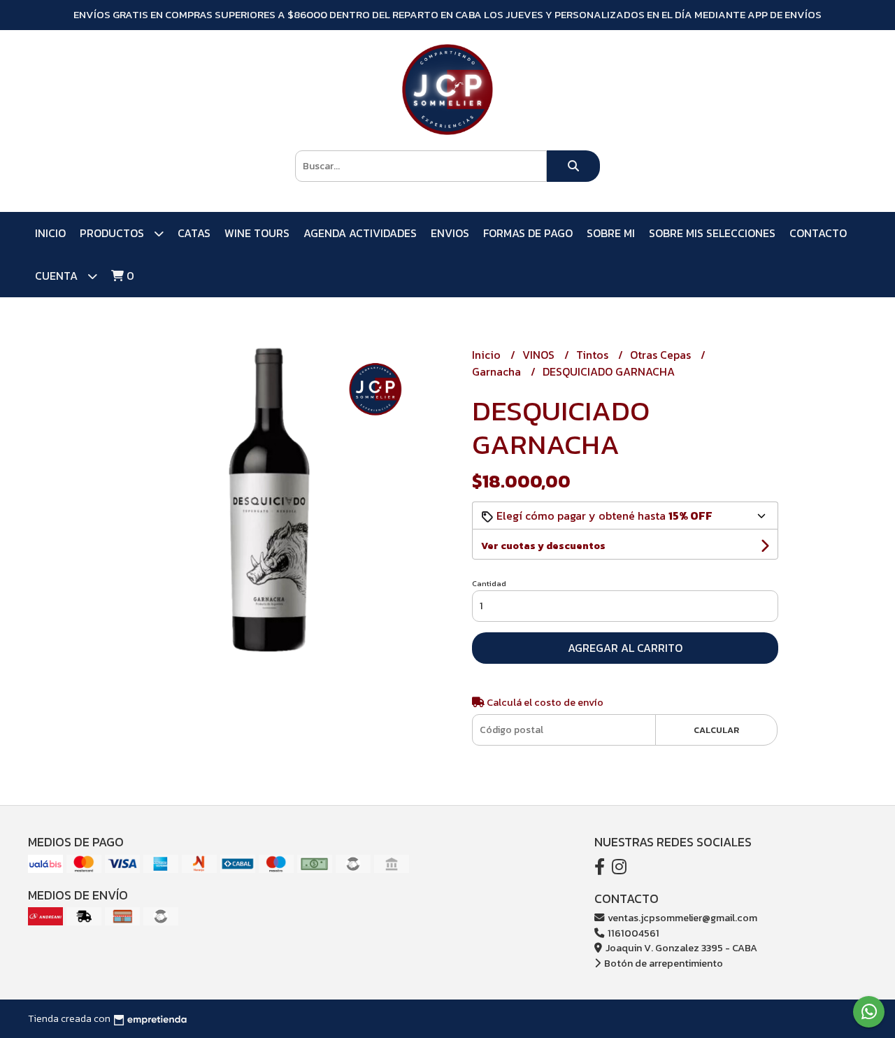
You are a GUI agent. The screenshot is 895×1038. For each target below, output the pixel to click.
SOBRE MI (611, 233)
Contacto (818, 233)
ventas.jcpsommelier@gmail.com (681, 917)
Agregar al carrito (625, 647)
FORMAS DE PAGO (528, 233)
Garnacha (498, 371)
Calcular (716, 730)
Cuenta (57, 275)
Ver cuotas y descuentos (543, 546)
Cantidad (489, 583)
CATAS (194, 233)
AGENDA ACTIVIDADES (360, 233)
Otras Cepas (662, 354)
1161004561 (632, 933)
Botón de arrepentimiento (662, 963)
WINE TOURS (256, 233)
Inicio (50, 233)
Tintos (593, 354)
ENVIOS (450, 233)
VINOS (539, 354)
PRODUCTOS (113, 233)
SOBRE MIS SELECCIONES (712, 233)
